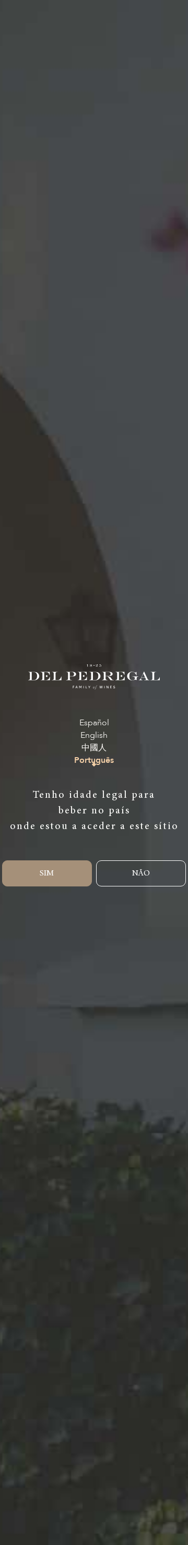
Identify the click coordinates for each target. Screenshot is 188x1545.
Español (94, 722)
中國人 (94, 747)
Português (94, 760)
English (94, 735)
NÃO (141, 873)
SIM (47, 873)
